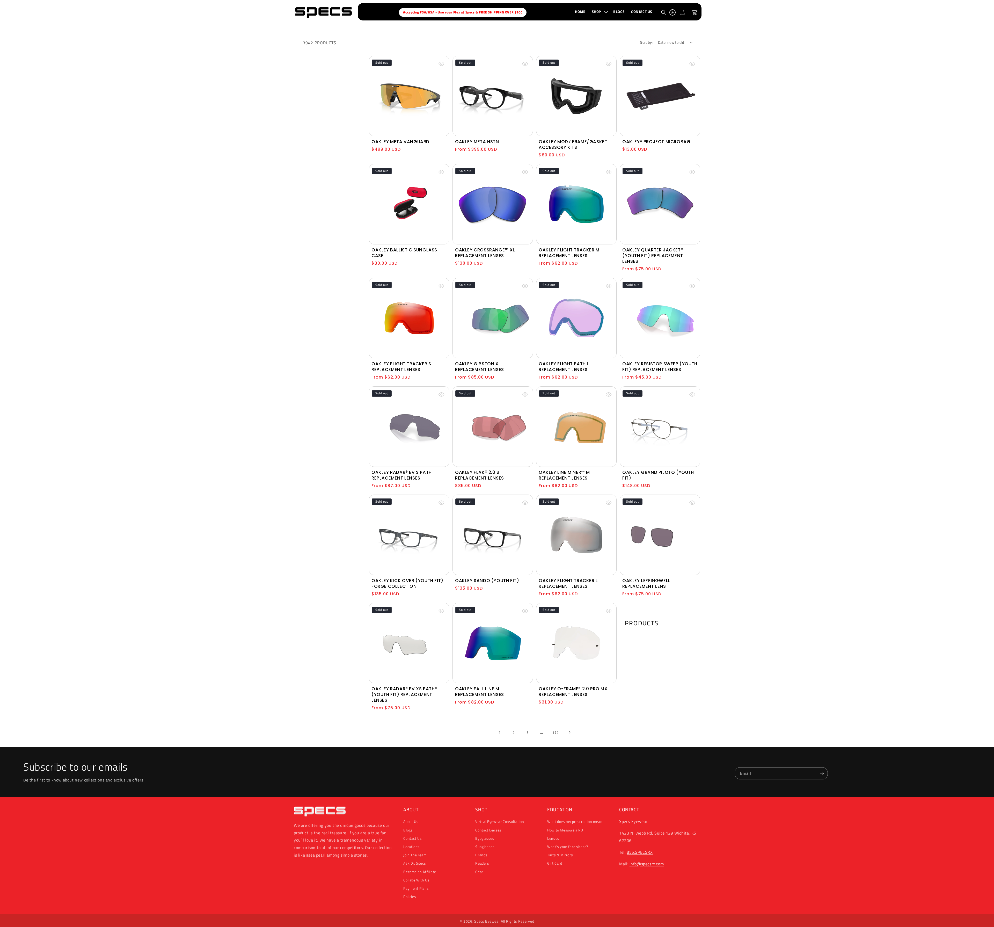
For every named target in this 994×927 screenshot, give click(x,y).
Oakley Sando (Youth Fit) (487, 580)
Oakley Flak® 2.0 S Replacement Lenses (479, 475)
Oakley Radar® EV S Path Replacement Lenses (401, 475)
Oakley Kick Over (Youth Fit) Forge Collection (407, 583)
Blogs (408, 830)
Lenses (553, 838)
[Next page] (569, 732)
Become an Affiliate (419, 871)
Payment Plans (416, 888)
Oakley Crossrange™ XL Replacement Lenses (485, 252)
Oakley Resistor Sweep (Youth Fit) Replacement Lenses (659, 366)
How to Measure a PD (565, 830)
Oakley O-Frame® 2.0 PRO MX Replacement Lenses (573, 691)
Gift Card (554, 863)
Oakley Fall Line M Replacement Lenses (479, 691)
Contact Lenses (488, 830)
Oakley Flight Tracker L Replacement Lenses (568, 583)
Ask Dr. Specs (414, 863)
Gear (479, 871)
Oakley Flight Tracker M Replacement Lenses (569, 252)
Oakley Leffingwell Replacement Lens (646, 583)
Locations (411, 846)
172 (555, 732)
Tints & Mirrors (560, 855)
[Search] (663, 12)
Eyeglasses (484, 838)
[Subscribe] (822, 773)
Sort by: (646, 42)
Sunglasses (484, 846)
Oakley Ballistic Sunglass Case (404, 252)
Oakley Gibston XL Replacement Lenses (479, 366)
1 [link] (499, 732)
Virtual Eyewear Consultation (499, 821)
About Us (410, 821)
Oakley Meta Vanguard (400, 141)
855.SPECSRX (640, 852)
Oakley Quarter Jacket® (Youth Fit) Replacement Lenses (652, 255)
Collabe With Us (416, 880)
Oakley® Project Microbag (656, 141)
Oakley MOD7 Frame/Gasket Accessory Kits (573, 144)
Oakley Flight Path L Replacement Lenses (564, 366)
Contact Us (412, 838)
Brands (481, 855)
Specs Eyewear (487, 921)
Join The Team (415, 855)
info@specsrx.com (647, 864)
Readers (482, 863)
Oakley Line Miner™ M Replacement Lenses (564, 475)
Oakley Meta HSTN (477, 141)
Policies (409, 896)
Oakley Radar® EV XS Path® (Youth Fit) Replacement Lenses (404, 694)
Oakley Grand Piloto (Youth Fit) (658, 475)
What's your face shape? (567, 846)
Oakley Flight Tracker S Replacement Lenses (401, 366)
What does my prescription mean (574, 821)
